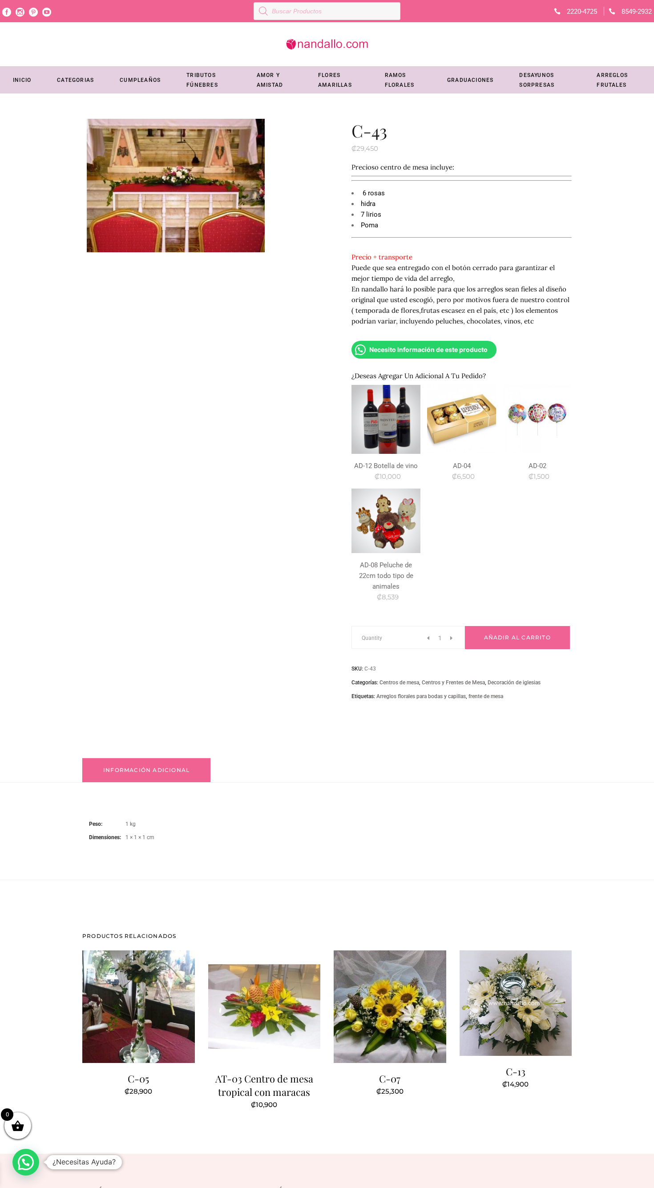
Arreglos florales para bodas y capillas (421, 696)
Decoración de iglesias (514, 682)
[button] (25, 1162)
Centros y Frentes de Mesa (453, 682)
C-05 (138, 1078)
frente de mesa (485, 696)
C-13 (515, 1071)
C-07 (389, 1078)
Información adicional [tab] (146, 770)
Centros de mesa (399, 682)
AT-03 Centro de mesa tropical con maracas (264, 1085)
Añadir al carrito (517, 637)
